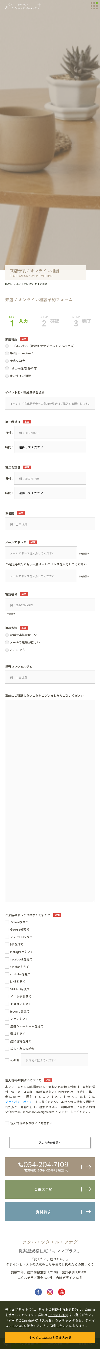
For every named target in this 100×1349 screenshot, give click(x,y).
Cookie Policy (58, 1314)
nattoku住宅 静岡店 (23, 368)
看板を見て (17, 1033)
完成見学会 (17, 361)
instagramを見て (21, 952)
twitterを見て (19, 966)
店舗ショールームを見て (26, 1026)
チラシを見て (19, 1019)
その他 (14, 1060)
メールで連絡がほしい (25, 642)
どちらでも (17, 650)
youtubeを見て (20, 974)
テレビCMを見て (21, 937)
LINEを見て (17, 981)
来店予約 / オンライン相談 (31, 283)
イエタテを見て (20, 996)
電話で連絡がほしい (23, 635)
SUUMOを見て (20, 989)
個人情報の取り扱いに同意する (31, 1123)
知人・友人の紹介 (22, 1048)
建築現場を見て (20, 1041)
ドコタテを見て (20, 1004)
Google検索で (19, 929)
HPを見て (16, 944)
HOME (8, 283)
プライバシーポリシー (20, 1102)
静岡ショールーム (22, 353)
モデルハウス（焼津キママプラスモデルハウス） (43, 346)
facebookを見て (21, 959)
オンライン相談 (20, 375)
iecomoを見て (20, 1011)
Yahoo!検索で (19, 922)
